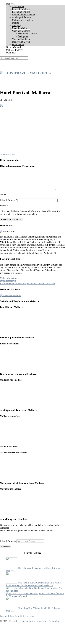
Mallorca (10, 3)
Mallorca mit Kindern (22, 20)
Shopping (16, 25)
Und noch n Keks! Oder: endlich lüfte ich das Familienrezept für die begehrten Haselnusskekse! (33, 584)
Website (4, 205)
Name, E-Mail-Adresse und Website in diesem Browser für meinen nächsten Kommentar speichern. (30, 212)
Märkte (15, 22)
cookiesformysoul (7, 154)
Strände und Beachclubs (23, 14)
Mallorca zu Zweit (21, 41)
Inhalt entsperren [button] (8, 281)
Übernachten (18, 44)
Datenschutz (54, 621)
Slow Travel (18, 6)
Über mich (11, 52)
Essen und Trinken (21, 12)
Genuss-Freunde (14, 47)
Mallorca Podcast (14, 50)
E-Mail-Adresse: (8, 541)
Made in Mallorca (20, 28)
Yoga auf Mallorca (21, 39)
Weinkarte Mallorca (27, 33)
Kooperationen (28, 621)
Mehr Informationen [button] (9, 278)
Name (4, 194)
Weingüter (23, 36)
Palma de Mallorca (21, 9)
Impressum (42, 621)
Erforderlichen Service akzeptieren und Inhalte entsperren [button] (27, 283)
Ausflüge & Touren (21, 17)
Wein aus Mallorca (21, 31)
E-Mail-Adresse (8, 200)
